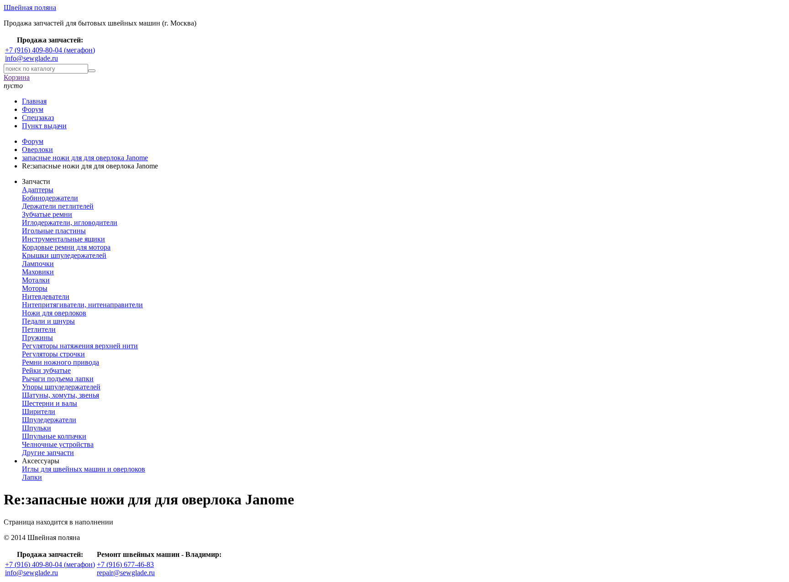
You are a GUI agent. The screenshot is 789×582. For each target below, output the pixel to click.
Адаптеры (37, 190)
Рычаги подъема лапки (58, 379)
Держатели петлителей (58, 206)
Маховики (38, 272)
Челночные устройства (58, 444)
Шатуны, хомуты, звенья (60, 395)
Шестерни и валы (49, 403)
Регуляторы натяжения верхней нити (80, 346)
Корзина (17, 77)
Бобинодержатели (50, 198)
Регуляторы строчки (53, 354)
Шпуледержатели (49, 420)
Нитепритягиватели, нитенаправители (82, 305)
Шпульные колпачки (54, 436)
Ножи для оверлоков (54, 313)
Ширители (38, 411)
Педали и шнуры (48, 321)
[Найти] (91, 70)
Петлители (39, 329)
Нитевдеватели (45, 296)
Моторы (34, 288)
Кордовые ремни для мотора (66, 247)
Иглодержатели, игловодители (69, 222)
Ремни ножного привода (60, 362)
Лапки (32, 477)
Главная (34, 101)
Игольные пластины (54, 231)
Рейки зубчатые (46, 370)
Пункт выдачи (44, 126)
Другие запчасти (48, 452)
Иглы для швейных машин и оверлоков (83, 469)
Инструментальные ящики (63, 239)
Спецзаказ (38, 117)
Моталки (36, 280)
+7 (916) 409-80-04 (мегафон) (50, 50)
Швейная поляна (30, 7)
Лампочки (38, 263)
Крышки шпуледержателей (64, 255)
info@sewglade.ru (31, 58)
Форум (32, 109)
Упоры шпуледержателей (61, 387)
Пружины (37, 337)
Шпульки (36, 428)
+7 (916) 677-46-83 (125, 564)
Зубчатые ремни (47, 214)
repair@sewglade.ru (126, 573)
